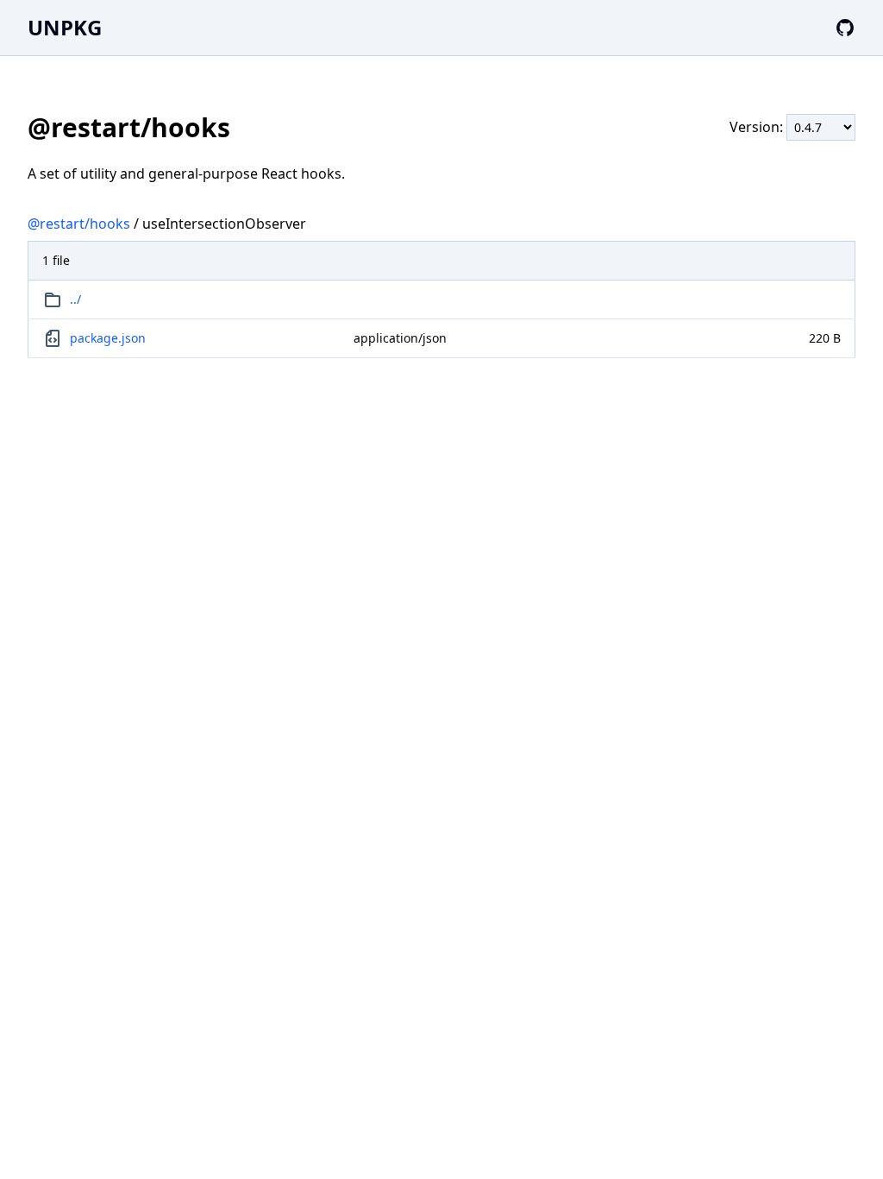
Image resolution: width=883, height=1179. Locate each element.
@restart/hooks (79, 223)
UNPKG (65, 27)
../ (75, 299)
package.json (108, 338)
